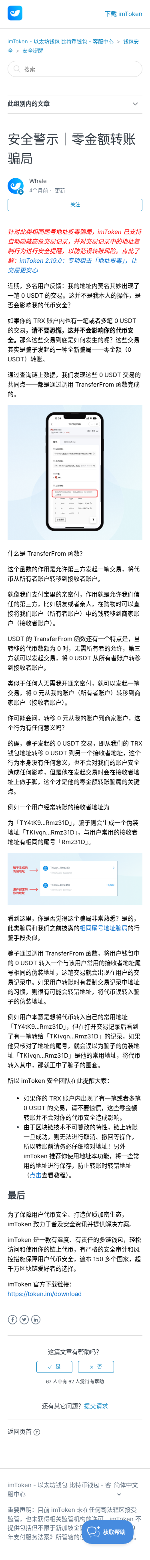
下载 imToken (123, 14)
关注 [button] (75, 205)
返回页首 (20, 1431)
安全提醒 (32, 50)
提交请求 (96, 1406)
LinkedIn (36, 1320)
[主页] (15, 18)
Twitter (24, 1320)
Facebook (13, 1320)
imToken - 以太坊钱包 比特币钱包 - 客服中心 (61, 41)
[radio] (54, 1367)
